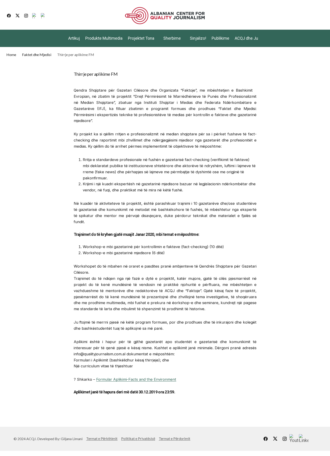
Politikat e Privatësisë (138, 438)
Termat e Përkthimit (101, 438)
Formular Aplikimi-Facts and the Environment (136, 379)
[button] (320, 15)
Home (11, 54)
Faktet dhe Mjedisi (36, 54)
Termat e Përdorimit (174, 438)
